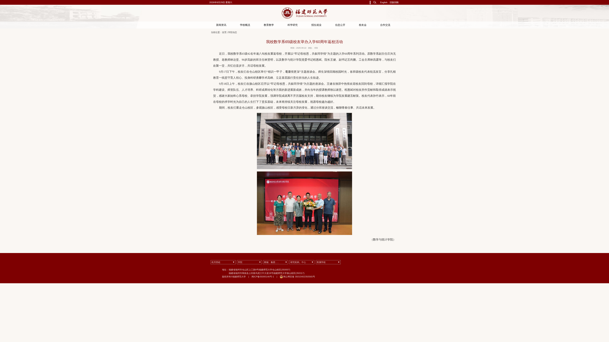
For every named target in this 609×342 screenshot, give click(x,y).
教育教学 (269, 25)
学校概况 (245, 25)
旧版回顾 (394, 2)
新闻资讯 (221, 25)
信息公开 (340, 25)
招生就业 (316, 25)
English (383, 2)
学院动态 (232, 32)
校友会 (363, 25)
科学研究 (293, 25)
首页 (224, 32)
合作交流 (385, 25)
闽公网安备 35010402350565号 (299, 276)
